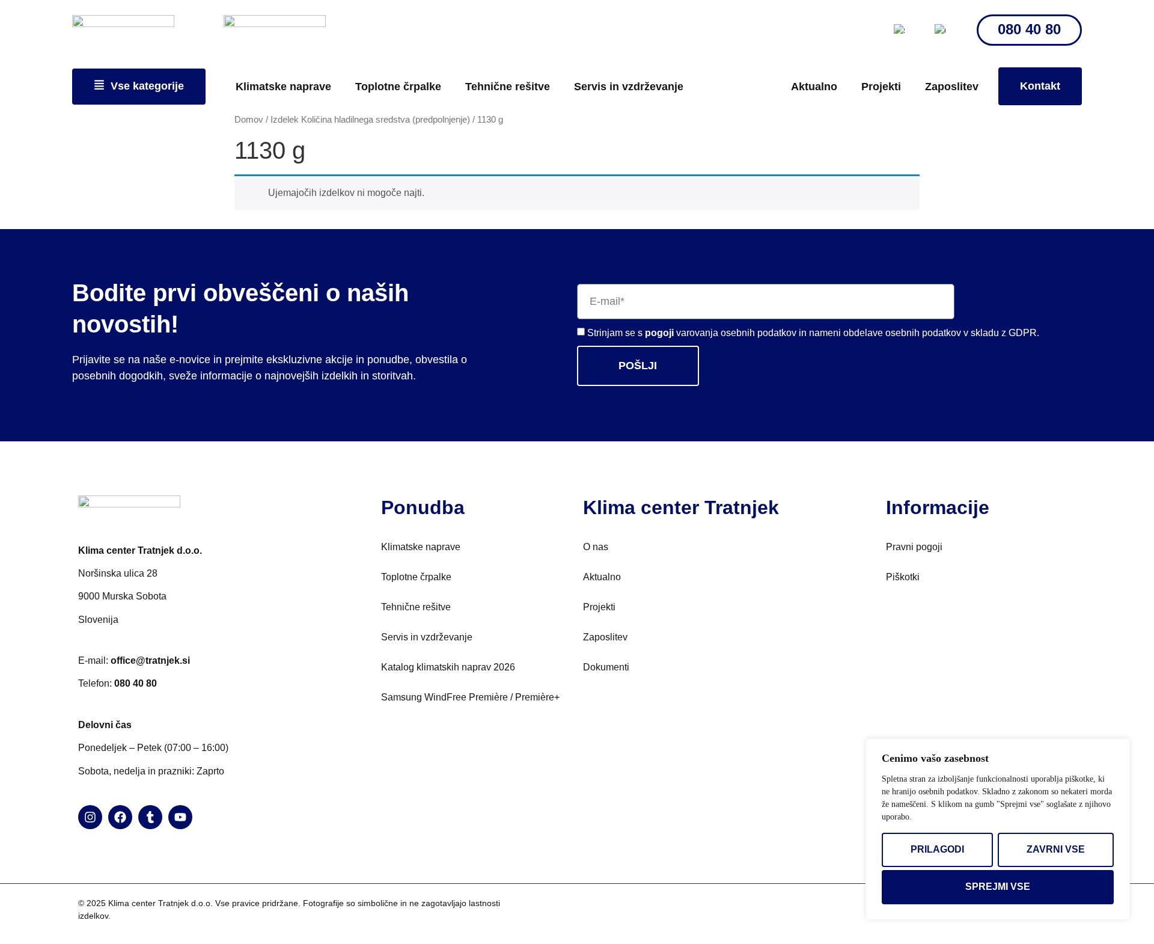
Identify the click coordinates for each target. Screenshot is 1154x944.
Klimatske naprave (283, 87)
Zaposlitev (951, 87)
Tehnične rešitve (507, 87)
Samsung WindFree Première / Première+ (470, 697)
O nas (595, 547)
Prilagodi (937, 849)
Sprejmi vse (997, 886)
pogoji (660, 333)
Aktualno (814, 87)
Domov (248, 119)
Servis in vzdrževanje (628, 87)
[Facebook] (120, 817)
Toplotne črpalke (398, 87)
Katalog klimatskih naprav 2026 (448, 667)
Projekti (881, 87)
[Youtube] (180, 817)
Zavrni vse (1056, 849)
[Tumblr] (150, 817)
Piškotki (903, 577)
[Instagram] (90, 817)
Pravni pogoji (914, 547)
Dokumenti (606, 667)
